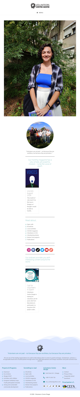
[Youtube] (47, 250)
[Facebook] (33, 250)
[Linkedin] (56, 386)
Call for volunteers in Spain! (31, 287)
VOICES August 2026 (30, 193)
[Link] (51, 250)
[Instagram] (29, 250)
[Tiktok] (38, 250)
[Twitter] (42, 250)
